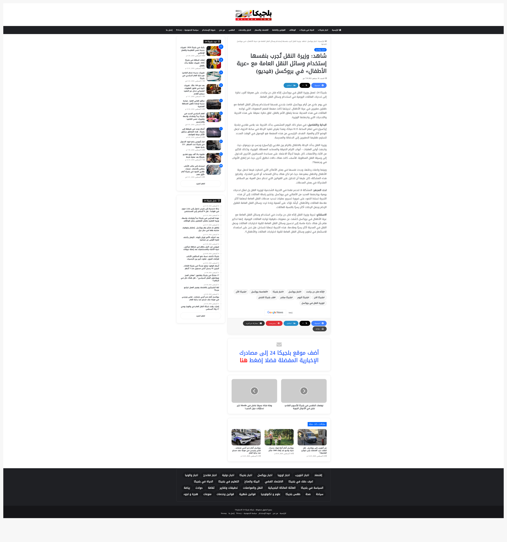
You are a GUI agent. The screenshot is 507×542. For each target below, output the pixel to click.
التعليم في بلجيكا (228, 481)
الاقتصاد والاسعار (261, 30)
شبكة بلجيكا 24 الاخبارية (245, 509)
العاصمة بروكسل (259, 292)
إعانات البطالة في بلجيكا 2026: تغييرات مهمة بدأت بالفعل (194, 62)
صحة (308, 494)
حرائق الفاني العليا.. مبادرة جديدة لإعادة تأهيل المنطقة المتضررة (193, 103)
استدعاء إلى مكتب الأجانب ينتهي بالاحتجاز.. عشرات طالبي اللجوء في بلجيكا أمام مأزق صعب (193, 170)
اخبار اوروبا (284, 475)
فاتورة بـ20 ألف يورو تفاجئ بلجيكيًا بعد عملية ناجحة (194, 156)
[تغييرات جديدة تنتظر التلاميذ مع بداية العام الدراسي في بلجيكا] (213, 76)
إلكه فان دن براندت (314, 292)
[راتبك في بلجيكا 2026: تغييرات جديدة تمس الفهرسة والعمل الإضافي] (213, 51)
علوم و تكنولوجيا (270, 494)
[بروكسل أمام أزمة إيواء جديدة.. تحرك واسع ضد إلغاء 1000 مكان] (279, 437)
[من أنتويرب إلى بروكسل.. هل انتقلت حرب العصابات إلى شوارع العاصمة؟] (312, 437)
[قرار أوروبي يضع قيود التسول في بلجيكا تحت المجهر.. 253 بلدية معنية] (213, 145)
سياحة (319, 494)
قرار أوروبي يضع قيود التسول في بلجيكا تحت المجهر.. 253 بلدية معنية (192, 144)
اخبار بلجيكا (323, 30)
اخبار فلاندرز (210, 475)
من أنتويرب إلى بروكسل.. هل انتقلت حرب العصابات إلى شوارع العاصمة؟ (314, 450)
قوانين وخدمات (225, 494)
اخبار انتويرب (302, 475)
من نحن (222, 30)
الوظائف (292, 30)
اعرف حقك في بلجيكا (300, 481)
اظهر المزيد (200, 183)
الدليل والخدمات (244, 30)
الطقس (232, 30)
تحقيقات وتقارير (229, 487)
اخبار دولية (228, 475)
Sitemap (224, 513)
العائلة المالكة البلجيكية (282, 487)
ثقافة (211, 487)
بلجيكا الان (318, 297)
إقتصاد (318, 475)
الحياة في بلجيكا (307, 30)
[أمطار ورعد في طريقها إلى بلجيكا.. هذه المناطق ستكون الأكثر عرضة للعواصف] (213, 133)
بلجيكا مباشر (286, 297)
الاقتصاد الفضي (274, 481)
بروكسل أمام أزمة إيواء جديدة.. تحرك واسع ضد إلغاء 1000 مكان (281, 449)
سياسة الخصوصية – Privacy (187, 30)
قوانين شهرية (247, 494)
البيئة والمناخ (252, 481)
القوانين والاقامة (278, 30)
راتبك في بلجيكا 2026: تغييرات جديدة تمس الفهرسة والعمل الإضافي (192, 50)
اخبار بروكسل (312, 41)
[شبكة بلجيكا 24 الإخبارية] (253, 15)
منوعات (207, 494)
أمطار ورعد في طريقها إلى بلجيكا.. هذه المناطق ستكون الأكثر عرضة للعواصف (193, 131)
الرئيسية (335, 30)
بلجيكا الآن (240, 292)
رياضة (187, 487)
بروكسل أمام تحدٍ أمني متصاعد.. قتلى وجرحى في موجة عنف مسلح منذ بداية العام (246, 450)
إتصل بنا (169, 30)
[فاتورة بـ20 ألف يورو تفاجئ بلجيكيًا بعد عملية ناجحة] (213, 158)
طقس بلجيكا (293, 494)
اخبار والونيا (191, 475)
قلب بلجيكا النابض (266, 297)
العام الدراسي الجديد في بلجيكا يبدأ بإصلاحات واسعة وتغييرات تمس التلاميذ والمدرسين (194, 118)
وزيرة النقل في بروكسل (312, 303)
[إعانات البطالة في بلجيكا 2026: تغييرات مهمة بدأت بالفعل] (213, 64)
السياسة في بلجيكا (312, 487)
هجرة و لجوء (191, 494)
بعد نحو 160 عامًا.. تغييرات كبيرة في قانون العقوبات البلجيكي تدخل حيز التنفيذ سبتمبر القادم (194, 90)
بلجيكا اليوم (302, 297)
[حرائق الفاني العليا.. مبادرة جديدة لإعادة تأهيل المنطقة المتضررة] (213, 104)
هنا (244, 360)
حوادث (199, 487)
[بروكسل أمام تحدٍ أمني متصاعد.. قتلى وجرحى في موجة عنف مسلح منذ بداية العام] (246, 437)
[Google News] (275, 312)
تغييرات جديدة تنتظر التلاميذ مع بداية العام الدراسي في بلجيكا (193, 75)
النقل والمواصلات (253, 487)
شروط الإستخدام (208, 30)
